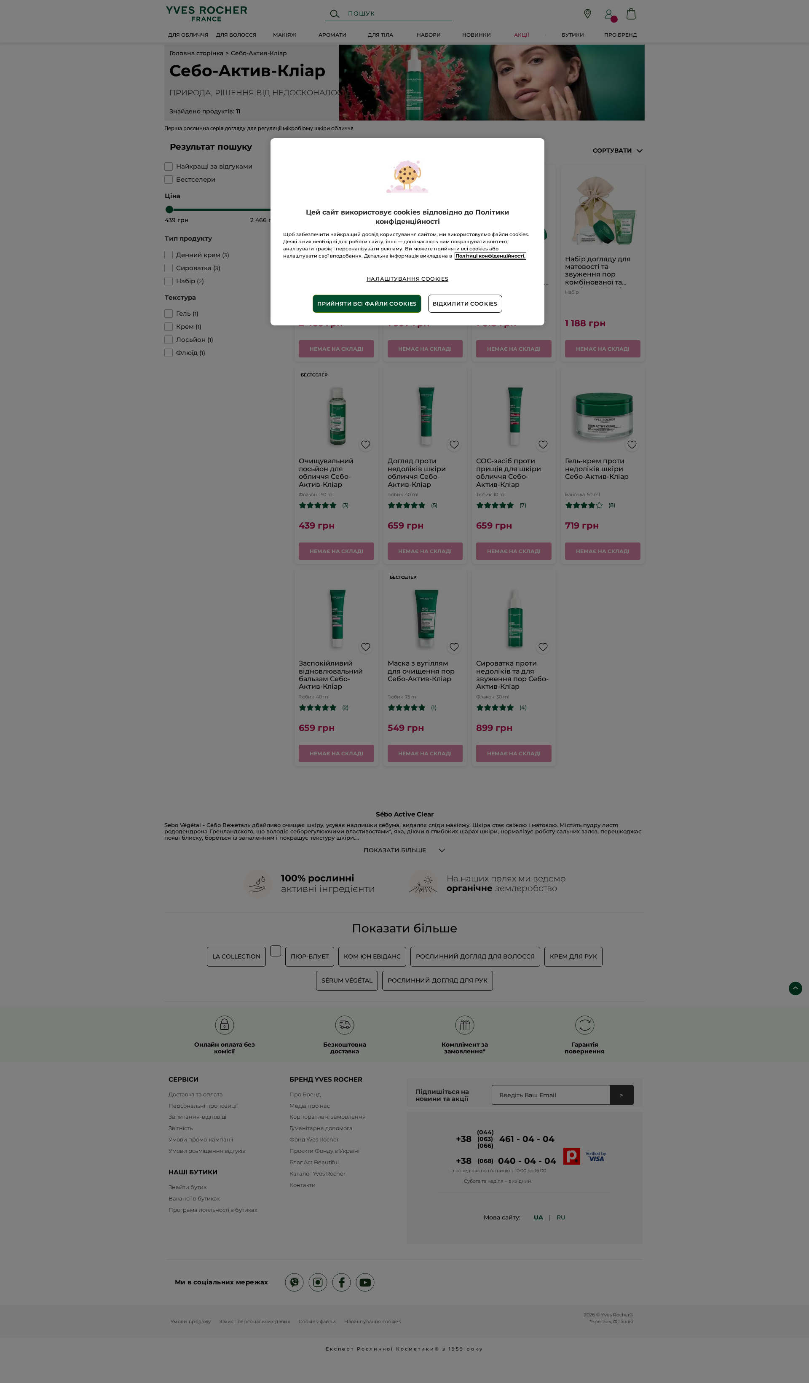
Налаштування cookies (408, 279)
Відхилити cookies (465, 304)
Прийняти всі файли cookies (366, 304)
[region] (407, 231)
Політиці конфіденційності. (490, 256)
